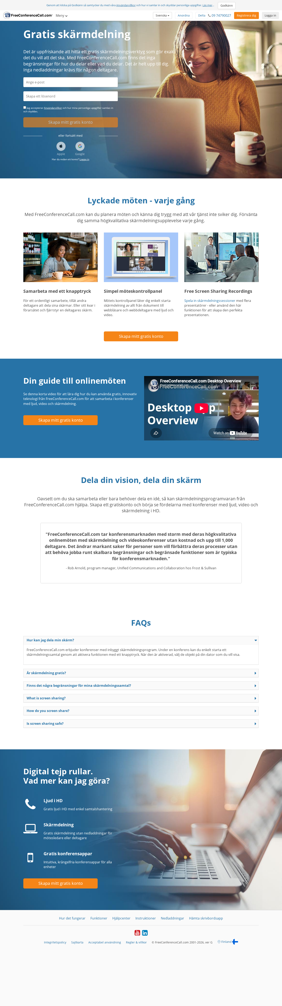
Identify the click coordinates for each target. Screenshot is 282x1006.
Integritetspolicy (55, 942)
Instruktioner (145, 918)
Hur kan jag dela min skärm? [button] (50, 640)
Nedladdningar (172, 918)
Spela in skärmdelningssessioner (209, 300)
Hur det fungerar (72, 918)
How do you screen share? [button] (48, 710)
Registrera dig (246, 15)
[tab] (141, 640)
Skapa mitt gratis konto (70, 122)
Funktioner (98, 918)
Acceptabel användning (104, 942)
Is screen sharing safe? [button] (45, 723)
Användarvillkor (126, 5)
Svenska (162, 15)
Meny (60, 15)
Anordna (184, 15)
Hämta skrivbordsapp (206, 918)
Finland (226, 942)
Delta (201, 15)
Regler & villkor (136, 942)
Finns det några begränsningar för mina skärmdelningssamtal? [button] (79, 685)
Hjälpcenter (121, 918)
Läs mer (207, 5)
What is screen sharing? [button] (46, 698)
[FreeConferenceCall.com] (28, 15)
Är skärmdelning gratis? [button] (46, 673)
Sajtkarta (77, 942)
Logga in (270, 15)
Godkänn (226, 5)
